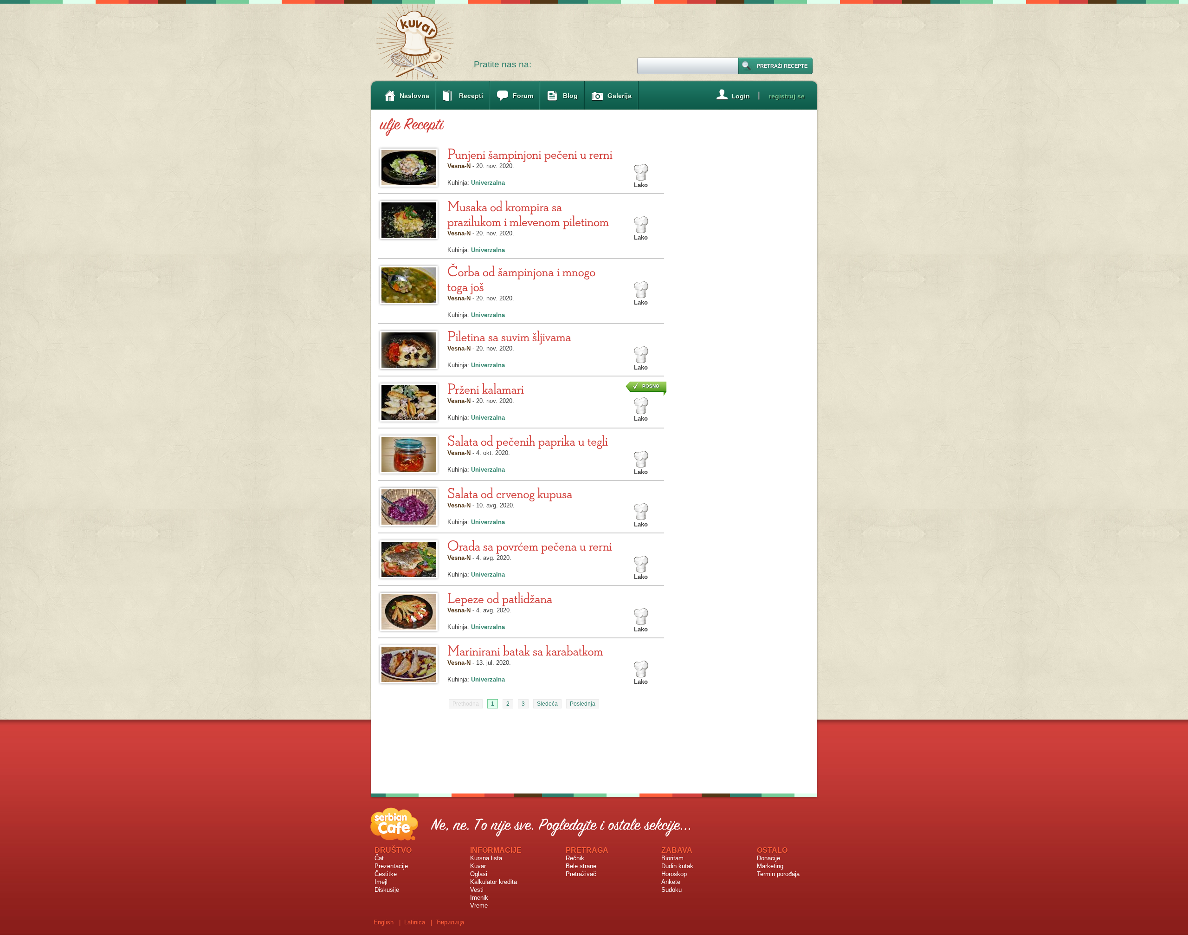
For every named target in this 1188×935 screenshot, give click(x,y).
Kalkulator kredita (493, 881)
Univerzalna (488, 182)
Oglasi (478, 873)
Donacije (768, 858)
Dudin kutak (677, 866)
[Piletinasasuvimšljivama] (509, 336)
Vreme (479, 905)
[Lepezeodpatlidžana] (500, 597)
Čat (379, 858)
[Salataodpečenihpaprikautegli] (527, 440)
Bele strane (581, 866)
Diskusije (386, 889)
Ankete (670, 881)
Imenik (479, 897)
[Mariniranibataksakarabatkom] (525, 650)
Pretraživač (581, 873)
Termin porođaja (778, 873)
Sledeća (547, 704)
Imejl (380, 881)
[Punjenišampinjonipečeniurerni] (530, 153)
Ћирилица (450, 922)
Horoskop (674, 873)
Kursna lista (486, 858)
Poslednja (582, 704)
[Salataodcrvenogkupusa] (510, 493)
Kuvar (478, 866)
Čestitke (385, 873)
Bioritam (672, 858)
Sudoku (671, 889)
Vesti (477, 889)
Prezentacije (391, 866)
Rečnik (575, 858)
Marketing (770, 866)
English (384, 922)
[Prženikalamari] (485, 388)
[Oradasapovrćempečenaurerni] (529, 545)
